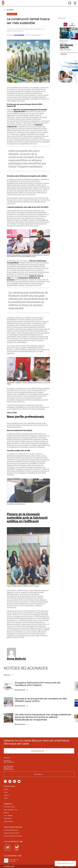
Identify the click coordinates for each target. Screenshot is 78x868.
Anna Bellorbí (19, 35)
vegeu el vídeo (12, 412)
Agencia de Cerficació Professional (13, 836)
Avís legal (60, 866)
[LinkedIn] (14, 781)
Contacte (6, 795)
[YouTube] (19, 781)
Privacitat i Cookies (69, 866)
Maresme (6, 812)
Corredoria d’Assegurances (11, 830)
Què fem (6, 789)
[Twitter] (9, 781)
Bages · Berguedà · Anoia (10, 809)
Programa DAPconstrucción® (11, 833)
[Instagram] (5, 781)
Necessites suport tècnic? (65, 863)
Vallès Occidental (8, 821)
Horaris (6, 798)
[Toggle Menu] (74, 3)
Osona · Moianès (8, 815)
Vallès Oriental (8, 818)
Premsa (6, 792)
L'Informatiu (12, 14)
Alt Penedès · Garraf (9, 806)
